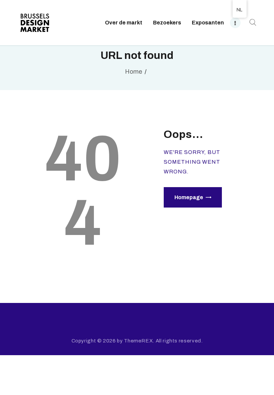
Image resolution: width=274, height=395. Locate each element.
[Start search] (252, 22)
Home (133, 71)
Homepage (188, 197)
